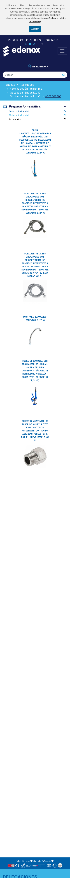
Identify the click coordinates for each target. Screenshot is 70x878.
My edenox (39, 66)
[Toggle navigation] (62, 51)
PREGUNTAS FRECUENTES (24, 40)
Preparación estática (26, 88)
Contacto (52, 40)
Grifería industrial (25, 92)
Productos (27, 84)
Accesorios (53, 96)
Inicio (10, 84)
